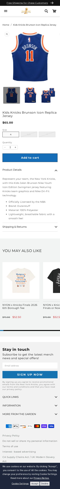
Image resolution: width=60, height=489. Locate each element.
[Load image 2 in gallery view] (30, 95)
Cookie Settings (20, 483)
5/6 (32, 134)
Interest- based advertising (19, 451)
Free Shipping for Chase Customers (27, 3)
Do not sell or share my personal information (29, 440)
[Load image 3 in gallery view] (48, 95)
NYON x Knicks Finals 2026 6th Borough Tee (19, 307)
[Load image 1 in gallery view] (11, 95)
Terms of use (10, 446)
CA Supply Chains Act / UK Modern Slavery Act (28, 459)
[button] (6, 11)
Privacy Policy (10, 435)
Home (5, 24)
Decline (44, 483)
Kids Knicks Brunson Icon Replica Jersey (34, 24)
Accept (34, 483)
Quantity (7, 142)
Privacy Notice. (41, 478)
